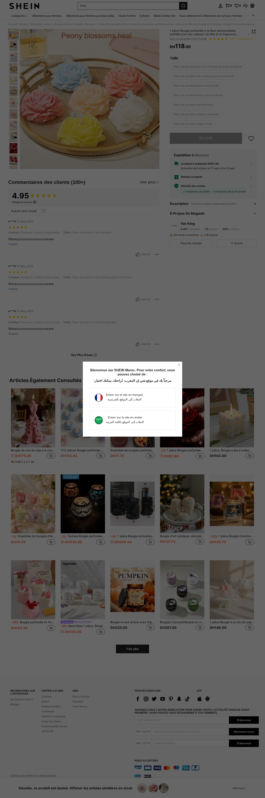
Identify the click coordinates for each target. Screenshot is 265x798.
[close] (179, 365)
